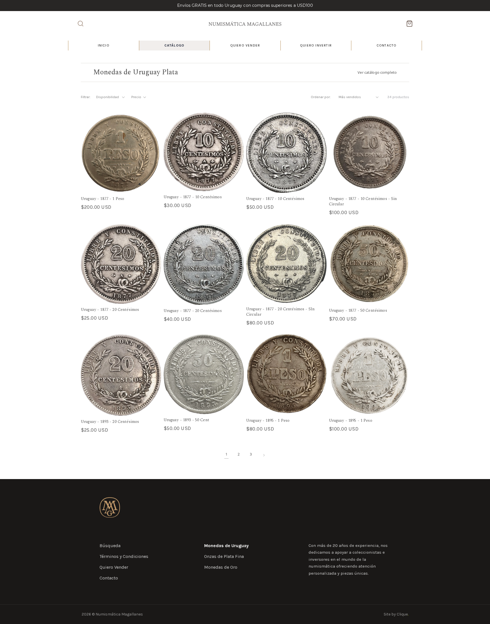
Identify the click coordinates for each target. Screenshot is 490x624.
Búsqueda (110, 545)
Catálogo (174, 45)
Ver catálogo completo (377, 72)
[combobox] (111, 97)
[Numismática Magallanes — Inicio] (245, 23)
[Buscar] (80, 23)
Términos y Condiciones (124, 556)
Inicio (103, 45)
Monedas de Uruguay (226, 545)
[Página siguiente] (264, 455)
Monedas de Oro (220, 567)
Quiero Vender (245, 45)
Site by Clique (396, 614)
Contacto (387, 45)
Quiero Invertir (316, 45)
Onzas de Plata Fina (224, 556)
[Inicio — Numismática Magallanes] (110, 507)
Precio (136, 97)
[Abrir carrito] (409, 23)
